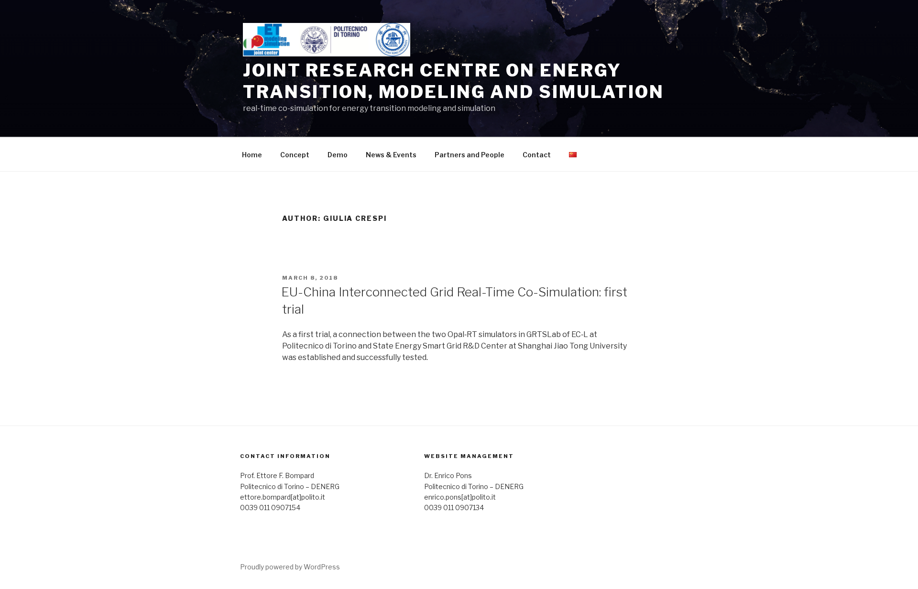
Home (252, 155)
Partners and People (469, 155)
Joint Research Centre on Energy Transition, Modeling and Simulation (453, 81)
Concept (294, 155)
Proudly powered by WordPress (290, 567)
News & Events (391, 155)
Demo (338, 155)
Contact (537, 155)
